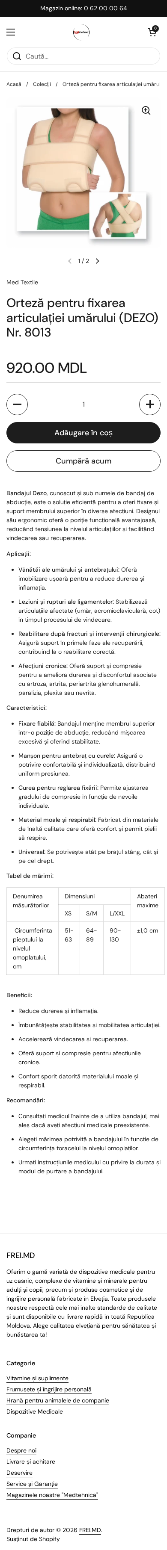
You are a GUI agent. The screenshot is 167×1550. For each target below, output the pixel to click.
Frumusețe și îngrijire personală (49, 1389)
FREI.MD (90, 1530)
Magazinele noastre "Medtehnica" (52, 1495)
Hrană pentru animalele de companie (57, 1400)
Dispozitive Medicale (34, 1411)
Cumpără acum (83, 461)
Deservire (19, 1472)
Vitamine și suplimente (37, 1378)
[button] (152, 32)
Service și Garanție (32, 1484)
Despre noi (21, 1450)
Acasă (13, 84)
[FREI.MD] (81, 32)
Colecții (42, 84)
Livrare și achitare (30, 1461)
